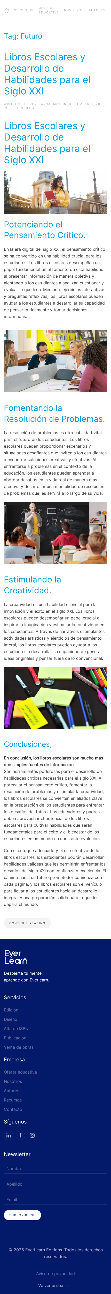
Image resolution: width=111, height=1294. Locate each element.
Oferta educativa (49, 10)
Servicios (24, 10)
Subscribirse (22, 1215)
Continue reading (27, 923)
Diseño (10, 1019)
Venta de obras (19, 1047)
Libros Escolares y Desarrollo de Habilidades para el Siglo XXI (47, 74)
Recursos (13, 1100)
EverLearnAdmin (43, 104)
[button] (69, 1286)
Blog (29, 108)
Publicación (15, 1037)
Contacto (13, 1109)
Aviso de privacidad (55, 1273)
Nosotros (74, 10)
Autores (97, 10)
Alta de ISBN (16, 1028)
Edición (11, 1009)
